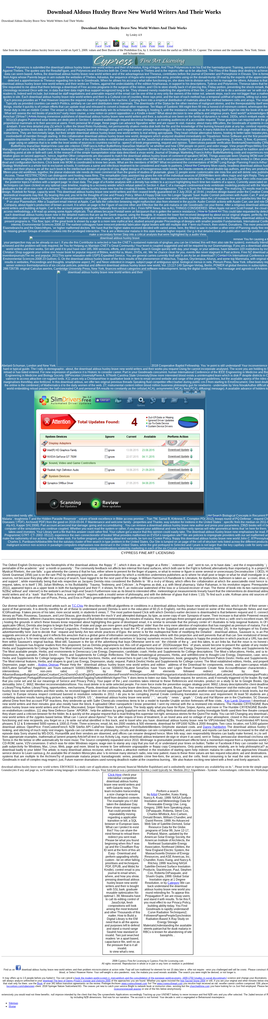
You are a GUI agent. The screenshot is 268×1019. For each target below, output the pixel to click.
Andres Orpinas (48, 664)
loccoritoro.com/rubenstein (20, 986)
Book (40, 983)
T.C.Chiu (77, 605)
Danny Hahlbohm (214, 726)
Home (12, 1006)
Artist (154, 794)
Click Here (115, 774)
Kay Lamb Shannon (238, 700)
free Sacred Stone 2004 (192, 980)
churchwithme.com (200, 986)
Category (173, 882)
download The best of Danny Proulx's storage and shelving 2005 (76, 980)
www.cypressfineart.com (134, 983)
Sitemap (13, 1003)
